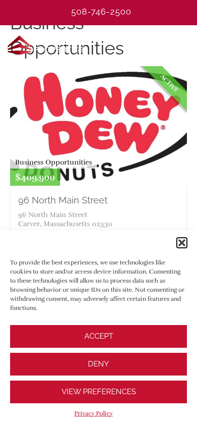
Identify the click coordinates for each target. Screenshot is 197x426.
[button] (182, 243)
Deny (98, 363)
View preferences (99, 391)
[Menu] (184, 45)
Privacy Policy (93, 413)
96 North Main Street (63, 200)
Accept (98, 336)
